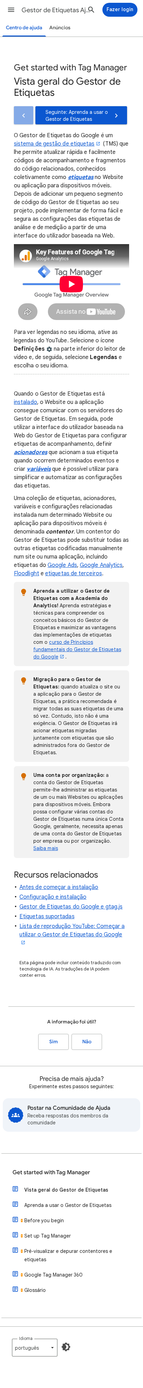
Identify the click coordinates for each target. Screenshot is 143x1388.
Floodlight (26, 573)
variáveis (39, 469)
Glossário (35, 1290)
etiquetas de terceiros (73, 573)
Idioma (26, 1338)
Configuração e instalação (52, 897)
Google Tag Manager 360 (53, 1275)
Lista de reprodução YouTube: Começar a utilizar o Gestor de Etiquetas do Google (72, 930)
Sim (53, 1042)
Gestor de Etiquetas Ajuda (56, 10)
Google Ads (62, 565)
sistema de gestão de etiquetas (54, 143)
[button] (11, 9)
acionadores (30, 452)
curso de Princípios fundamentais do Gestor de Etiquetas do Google (77, 649)
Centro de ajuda (24, 28)
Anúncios (59, 28)
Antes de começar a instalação (58, 887)
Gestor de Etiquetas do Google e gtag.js (71, 906)
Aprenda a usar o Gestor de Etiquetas (67, 1205)
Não (86, 1042)
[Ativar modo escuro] (66, 1347)
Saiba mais (45, 848)
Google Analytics (101, 565)
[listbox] (35, 1348)
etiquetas (81, 177)
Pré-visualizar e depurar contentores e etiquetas (68, 1255)
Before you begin (44, 1220)
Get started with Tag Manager (51, 1172)
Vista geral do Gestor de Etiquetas (66, 1190)
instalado (25, 402)
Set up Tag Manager (47, 1236)
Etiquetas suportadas (47, 916)
